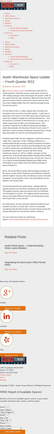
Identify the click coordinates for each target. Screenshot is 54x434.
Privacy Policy (5, 375)
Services (8, 26)
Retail (7, 21)
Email (2, 415)
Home (7, 13)
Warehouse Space (12, 18)
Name (2, 407)
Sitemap (3, 380)
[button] (12, 308)
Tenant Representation (19, 28)
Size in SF (4, 418)
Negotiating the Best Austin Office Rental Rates (25, 263)
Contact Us (14, 35)
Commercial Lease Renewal (21, 30)
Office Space (10, 16)
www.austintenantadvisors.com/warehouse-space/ (28, 219)
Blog (12, 38)
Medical (8, 23)
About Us (8, 33)
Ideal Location (5, 426)
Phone (3, 423)
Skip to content (6, 1)
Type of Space (5, 410)
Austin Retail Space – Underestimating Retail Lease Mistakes (24, 246)
